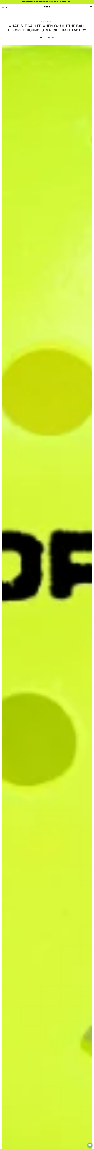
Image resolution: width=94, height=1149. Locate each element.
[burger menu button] (3, 7)
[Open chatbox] (90, 1145)
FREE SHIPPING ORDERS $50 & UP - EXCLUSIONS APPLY (47, 2)
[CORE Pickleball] (47, 6)
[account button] (87, 7)
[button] (91, 7)
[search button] (6, 7)
